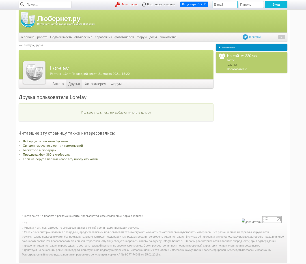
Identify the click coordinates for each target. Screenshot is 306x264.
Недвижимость (61, 37)
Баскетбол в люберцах (39, 150)
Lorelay (27, 45)
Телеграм (254, 37)
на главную (228, 47)
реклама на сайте (68, 216)
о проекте (48, 216)
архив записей (134, 216)
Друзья (38, 45)
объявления (83, 37)
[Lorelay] (34, 72)
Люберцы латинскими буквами (45, 141)
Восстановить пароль (161, 4)
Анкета (58, 84)
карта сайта (31, 216)
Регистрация (129, 4)
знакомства (168, 37)
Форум (116, 84)
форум (142, 37)
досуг (153, 37)
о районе (27, 37)
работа (42, 37)
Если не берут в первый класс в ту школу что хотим (60, 159)
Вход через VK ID (194, 4)
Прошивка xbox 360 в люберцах (46, 154)
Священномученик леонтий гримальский (53, 145)
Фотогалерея (95, 84)
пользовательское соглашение (102, 216)
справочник (103, 37)
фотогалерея (124, 37)
